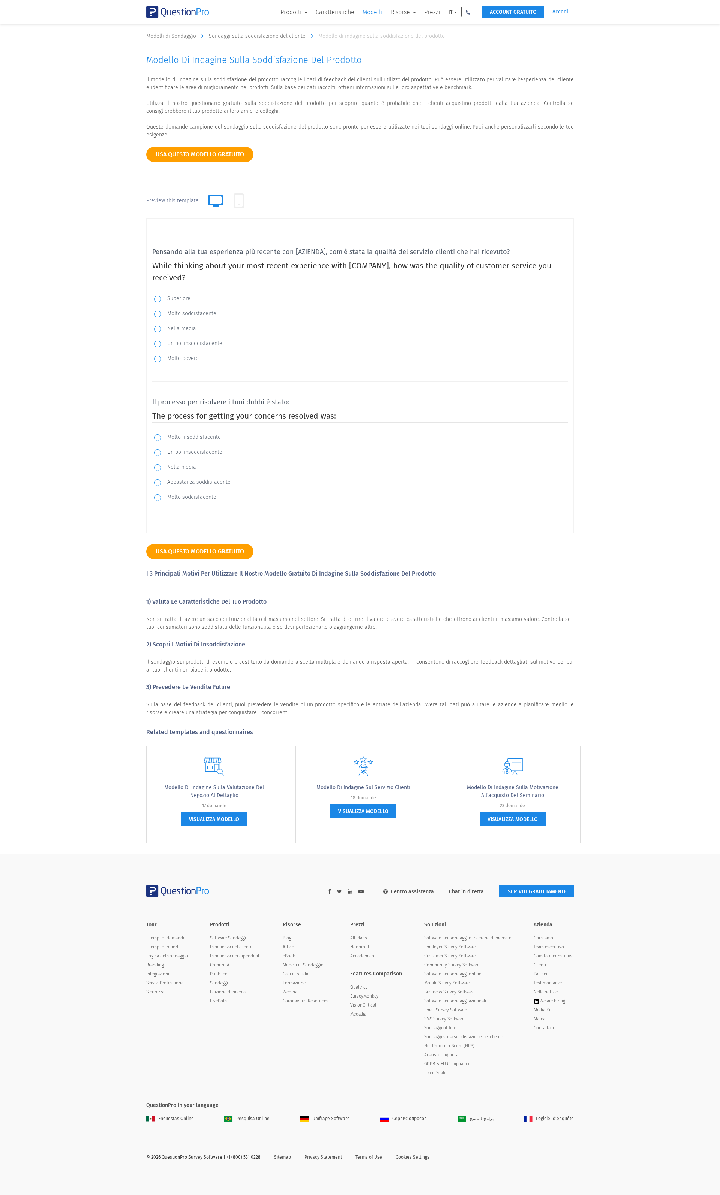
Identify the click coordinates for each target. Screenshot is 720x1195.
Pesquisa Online (253, 1118)
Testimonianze (548, 983)
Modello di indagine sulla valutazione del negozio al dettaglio (214, 791)
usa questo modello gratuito (200, 154)
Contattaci (544, 1027)
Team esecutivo (549, 947)
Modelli (372, 12)
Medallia (358, 1014)
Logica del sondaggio (167, 956)
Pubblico (219, 974)
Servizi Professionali (166, 983)
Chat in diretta (466, 891)
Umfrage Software (331, 1118)
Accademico (362, 956)
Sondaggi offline (440, 1027)
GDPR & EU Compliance (447, 1063)
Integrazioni (157, 974)
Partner (541, 974)
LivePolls (219, 1001)
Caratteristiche (335, 12)
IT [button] (450, 12)
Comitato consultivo (554, 956)
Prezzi (432, 12)
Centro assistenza (412, 891)
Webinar (291, 992)
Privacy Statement (323, 1157)
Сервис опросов (409, 1118)
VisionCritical (363, 1005)
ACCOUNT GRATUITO (513, 12)
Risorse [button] (401, 12)
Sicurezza (155, 992)
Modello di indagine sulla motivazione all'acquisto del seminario (512, 791)
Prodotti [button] (291, 12)
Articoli (290, 947)
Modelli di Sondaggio (172, 36)
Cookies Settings (412, 1157)
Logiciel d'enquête (555, 1118)
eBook (289, 956)
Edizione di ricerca (228, 992)
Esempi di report (162, 947)
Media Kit (543, 1010)
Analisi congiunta (441, 1054)
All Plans (358, 938)
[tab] (239, 201)
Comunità (219, 965)
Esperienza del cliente (231, 947)
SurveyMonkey (364, 996)
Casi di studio (296, 974)
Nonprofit (359, 947)
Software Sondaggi (228, 938)
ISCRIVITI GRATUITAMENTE (536, 891)
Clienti (540, 965)
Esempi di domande (165, 938)
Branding (155, 965)
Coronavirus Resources (305, 1001)
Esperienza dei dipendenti (235, 956)
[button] (468, 12)
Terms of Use (369, 1157)
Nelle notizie (546, 992)
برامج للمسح (482, 1118)
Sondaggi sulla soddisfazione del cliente (258, 36)
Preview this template (172, 200)
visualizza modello (214, 819)
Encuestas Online (176, 1118)
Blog (287, 938)
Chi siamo (543, 938)
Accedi (560, 12)
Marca (539, 1019)
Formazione (294, 983)
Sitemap (282, 1157)
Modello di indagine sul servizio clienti (363, 787)
